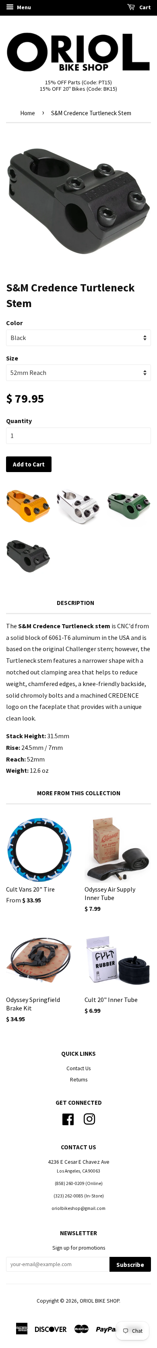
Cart (144, 7)
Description (75, 603)
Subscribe (130, 1265)
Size (12, 358)
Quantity (19, 421)
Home (27, 113)
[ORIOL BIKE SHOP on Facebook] (68, 1118)
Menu (23, 7)
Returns (78, 1079)
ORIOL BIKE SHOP (99, 1300)
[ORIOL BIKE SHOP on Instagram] (89, 1118)
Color (14, 323)
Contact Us (78, 1068)
